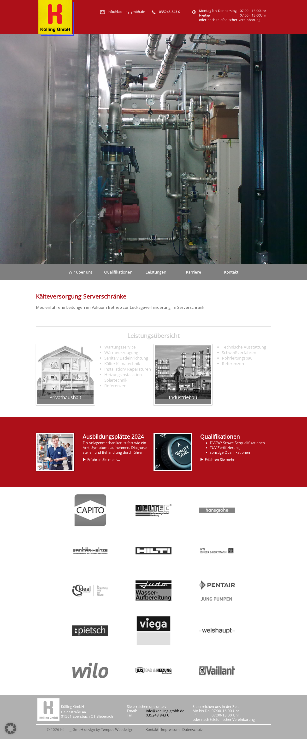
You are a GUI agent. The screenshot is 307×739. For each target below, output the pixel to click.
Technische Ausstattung (244, 347)
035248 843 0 (157, 715)
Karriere (193, 272)
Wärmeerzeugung (121, 352)
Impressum (170, 729)
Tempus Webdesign (117, 729)
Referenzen (115, 385)
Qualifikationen (118, 272)
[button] (10, 728)
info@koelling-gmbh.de (165, 710)
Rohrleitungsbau (237, 358)
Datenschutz (192, 729)
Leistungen (156, 272)
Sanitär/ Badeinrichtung (126, 358)
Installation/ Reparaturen (127, 369)
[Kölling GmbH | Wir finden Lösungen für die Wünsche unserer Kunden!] (56, 38)
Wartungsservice (120, 347)
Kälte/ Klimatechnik (122, 363)
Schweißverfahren (239, 352)
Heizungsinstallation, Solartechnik (123, 377)
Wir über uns (81, 272)
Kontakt (231, 272)
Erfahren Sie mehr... (103, 459)
